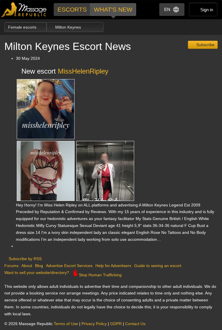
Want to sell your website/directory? (36, 272)
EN (167, 9)
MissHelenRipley (83, 71)
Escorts (72, 9)
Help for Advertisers (113, 265)
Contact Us (135, 323)
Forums (11, 265)
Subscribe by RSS (25, 258)
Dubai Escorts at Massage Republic (24, 10)
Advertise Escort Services (69, 265)
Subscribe (204, 44)
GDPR (116, 323)
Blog (39, 265)
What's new (113, 9)
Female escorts (23, 27)
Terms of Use (66, 323)
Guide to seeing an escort (157, 265)
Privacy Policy (94, 323)
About (26, 265)
